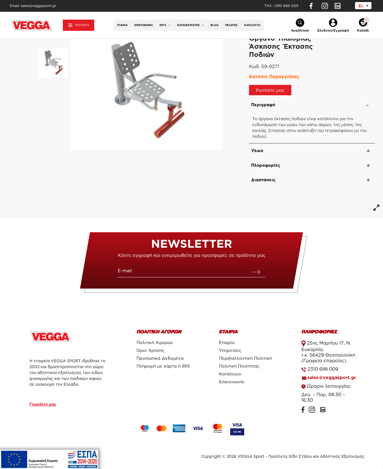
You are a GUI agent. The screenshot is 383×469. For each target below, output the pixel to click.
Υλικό (257, 150)
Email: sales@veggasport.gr (33, 6)
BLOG (214, 25)
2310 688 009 (286, 6)
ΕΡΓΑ (163, 25)
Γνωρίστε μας (42, 404)
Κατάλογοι (252, 25)
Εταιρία (122, 25)
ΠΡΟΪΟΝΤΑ (82, 25)
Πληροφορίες (265, 165)
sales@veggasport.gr (331, 377)
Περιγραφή (263, 104)
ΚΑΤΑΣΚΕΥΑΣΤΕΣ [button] (188, 25)
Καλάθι (363, 30)
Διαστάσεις (263, 179)
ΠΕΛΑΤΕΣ (231, 25)
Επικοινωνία (143, 25)
